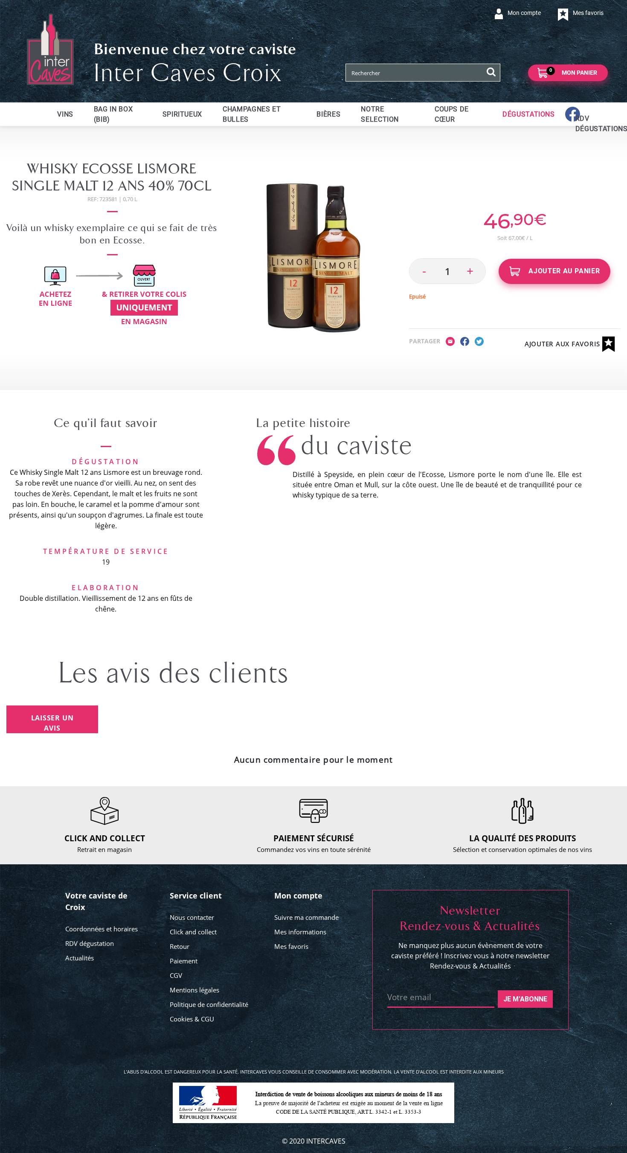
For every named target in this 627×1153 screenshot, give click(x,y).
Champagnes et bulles (252, 114)
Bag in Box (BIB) (113, 114)
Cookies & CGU (192, 1019)
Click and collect (193, 932)
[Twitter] (479, 341)
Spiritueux (182, 114)
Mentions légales (194, 990)
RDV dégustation (89, 943)
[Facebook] (464, 341)
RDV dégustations (580, 123)
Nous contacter (192, 917)
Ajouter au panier (563, 271)
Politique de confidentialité (209, 1004)
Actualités (79, 958)
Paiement (183, 961)
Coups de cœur (452, 114)
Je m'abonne (525, 999)
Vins (65, 114)
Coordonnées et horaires (101, 929)
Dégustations (528, 114)
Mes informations (300, 932)
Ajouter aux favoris (563, 343)
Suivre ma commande (306, 917)
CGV (176, 975)
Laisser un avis (52, 723)
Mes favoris (291, 946)
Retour (179, 946)
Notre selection (380, 114)
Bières (328, 114)
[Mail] (450, 341)
